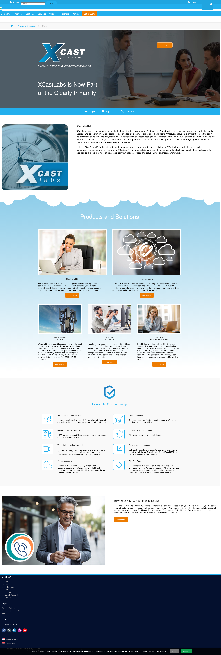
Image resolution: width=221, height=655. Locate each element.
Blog (3, 613)
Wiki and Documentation (11, 611)
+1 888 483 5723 (12, 643)
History (5, 584)
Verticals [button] (30, 14)
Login (92, 111)
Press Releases (8, 592)
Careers (5, 590)
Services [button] (42, 14)
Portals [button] (75, 14)
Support (110, 111)
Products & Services (27, 26)
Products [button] (18, 14)
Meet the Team (8, 587)
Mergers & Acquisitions (11, 595)
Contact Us (195, 2)
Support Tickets (8, 608)
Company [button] (5, 14)
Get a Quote (89, 14)
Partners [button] (65, 14)
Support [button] (53, 14)
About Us (5, 581)
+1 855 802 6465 (12, 640)
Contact (129, 111)
